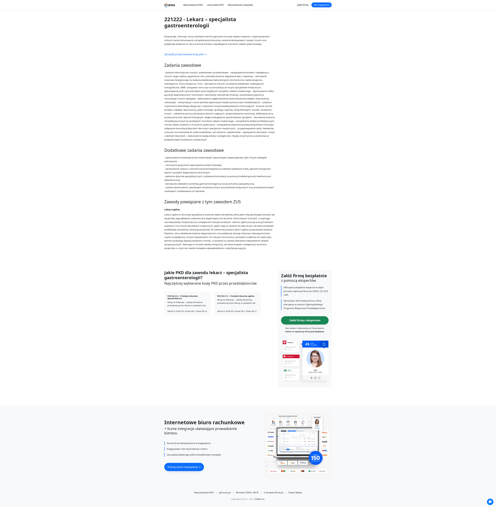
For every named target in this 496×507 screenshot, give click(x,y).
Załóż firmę (302, 4)
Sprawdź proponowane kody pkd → (185, 54)
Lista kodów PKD (215, 4)
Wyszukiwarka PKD (193, 4)
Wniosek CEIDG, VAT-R (247, 492)
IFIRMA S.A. (260, 499)
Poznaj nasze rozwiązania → (184, 467)
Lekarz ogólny (172, 209)
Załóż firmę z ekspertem (304, 320)
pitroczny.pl (225, 492)
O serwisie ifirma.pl (273, 492)
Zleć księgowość (322, 4)
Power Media (295, 492)
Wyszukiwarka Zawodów (240, 4)
